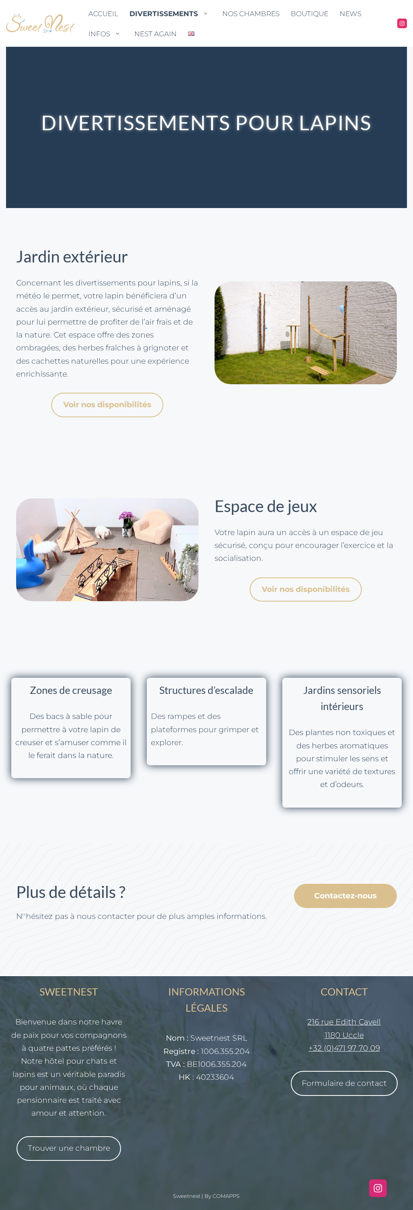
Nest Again (155, 33)
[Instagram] (402, 23)
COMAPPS (226, 1196)
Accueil (103, 13)
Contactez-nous (345, 895)
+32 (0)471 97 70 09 (344, 1048)
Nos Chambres (251, 13)
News (350, 13)
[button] (205, 13)
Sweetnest (186, 1196)
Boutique (309, 13)
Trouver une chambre (69, 1148)
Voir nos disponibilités (107, 404)
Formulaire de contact (344, 1083)
